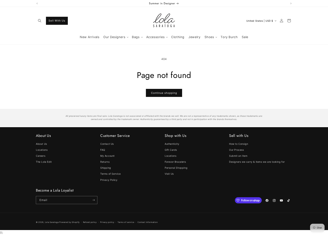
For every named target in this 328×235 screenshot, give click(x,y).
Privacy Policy (108, 179)
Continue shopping (164, 93)
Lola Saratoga (52, 222)
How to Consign (238, 143)
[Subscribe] (93, 200)
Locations (41, 149)
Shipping (105, 167)
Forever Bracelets (175, 161)
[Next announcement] (291, 3)
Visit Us (169, 173)
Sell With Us (57, 20)
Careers (40, 155)
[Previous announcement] (37, 3)
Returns (105, 161)
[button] (39, 20)
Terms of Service (110, 173)
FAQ (102, 149)
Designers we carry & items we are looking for (257, 161)
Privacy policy (107, 222)
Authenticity (172, 143)
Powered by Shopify (69, 222)
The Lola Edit (44, 161)
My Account (107, 155)
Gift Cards (171, 149)
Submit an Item (238, 155)
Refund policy (90, 222)
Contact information (148, 222)
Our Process (236, 149)
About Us (41, 143)
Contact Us (107, 143)
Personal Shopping (176, 167)
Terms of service (126, 222)
